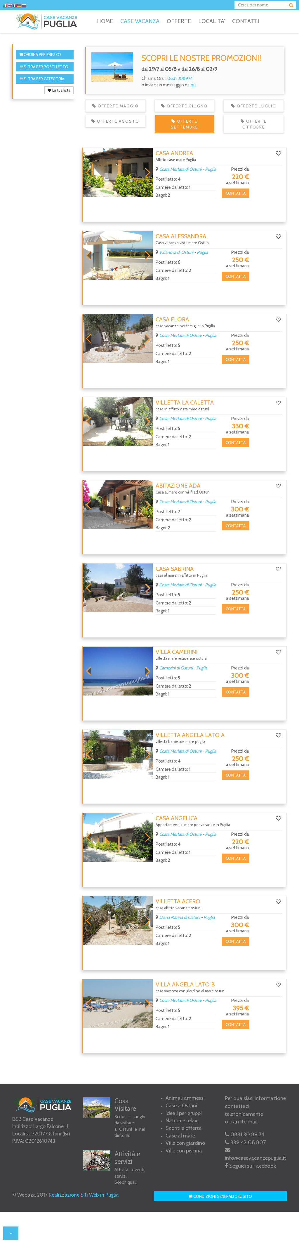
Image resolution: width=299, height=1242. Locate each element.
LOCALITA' (211, 21)
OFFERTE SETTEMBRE (184, 124)
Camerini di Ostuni (176, 668)
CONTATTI (245, 21)
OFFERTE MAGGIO (117, 106)
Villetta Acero (178, 901)
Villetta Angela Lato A (190, 735)
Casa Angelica (176, 818)
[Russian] (24, 5)
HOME (105, 21)
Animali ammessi (185, 1098)
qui (194, 85)
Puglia (210, 169)
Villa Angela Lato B (185, 984)
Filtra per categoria (43, 78)
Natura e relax (181, 1120)
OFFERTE (179, 21)
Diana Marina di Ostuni (179, 917)
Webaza (26, 1195)
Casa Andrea (174, 153)
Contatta (236, 193)
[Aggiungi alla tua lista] (278, 153)
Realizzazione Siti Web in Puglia (84, 1195)
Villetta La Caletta (185, 402)
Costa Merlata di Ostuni (180, 169)
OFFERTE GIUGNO (186, 106)
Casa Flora (172, 319)
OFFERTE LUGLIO (255, 106)
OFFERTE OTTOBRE (254, 124)
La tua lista (60, 90)
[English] (10, 5)
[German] (19, 5)
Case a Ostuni (181, 1105)
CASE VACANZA (139, 21)
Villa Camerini (176, 651)
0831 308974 (180, 78)
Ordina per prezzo (42, 54)
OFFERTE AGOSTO (117, 121)
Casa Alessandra (181, 236)
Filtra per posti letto (45, 66)
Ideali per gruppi (184, 1113)
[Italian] (5, 5)
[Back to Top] (10, 1233)
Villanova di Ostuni (176, 252)
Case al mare (180, 1136)
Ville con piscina (184, 1150)
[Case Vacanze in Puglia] (47, 21)
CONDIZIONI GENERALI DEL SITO (222, 1196)
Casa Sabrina (175, 568)
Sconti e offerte (183, 1128)
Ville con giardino (185, 1143)
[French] (14, 5)
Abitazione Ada (178, 485)
